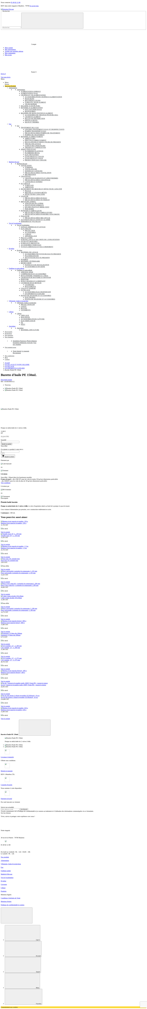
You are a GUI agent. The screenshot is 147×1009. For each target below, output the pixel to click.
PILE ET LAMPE (26, 238)
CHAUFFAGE (26, 176)
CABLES (28, 234)
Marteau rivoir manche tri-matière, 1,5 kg (14, 548)
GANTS (23, 306)
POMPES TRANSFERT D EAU (35, 131)
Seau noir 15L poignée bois (9, 560)
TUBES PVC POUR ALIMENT (35, 102)
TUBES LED (29, 185)
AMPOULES (29, 187)
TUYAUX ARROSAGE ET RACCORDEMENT (37, 247)
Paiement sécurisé (6, 798)
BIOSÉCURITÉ (26, 263)
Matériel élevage (14, 162)
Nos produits (5, 857)
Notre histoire (17, 351)
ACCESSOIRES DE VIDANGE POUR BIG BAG (41, 115)
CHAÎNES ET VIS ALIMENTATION (33, 95)
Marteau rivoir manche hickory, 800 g (13, 623)
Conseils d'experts (6, 785)
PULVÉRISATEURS (32, 256)
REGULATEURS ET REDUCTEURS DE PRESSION (43, 142)
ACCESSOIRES (30, 232)
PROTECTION (30, 230)
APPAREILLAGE (31, 236)
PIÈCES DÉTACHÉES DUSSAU (36, 198)
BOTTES (24, 308)
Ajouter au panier (6, 444)
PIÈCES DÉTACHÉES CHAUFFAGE (37, 180)
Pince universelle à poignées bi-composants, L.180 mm (18, 610)
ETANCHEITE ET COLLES (34, 156)
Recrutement (17, 353)
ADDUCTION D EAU (28, 149)
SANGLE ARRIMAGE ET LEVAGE (33, 227)
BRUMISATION (30, 174)
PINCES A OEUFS (31, 120)
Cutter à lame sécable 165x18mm (11, 598)
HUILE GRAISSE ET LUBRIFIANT (33, 281)
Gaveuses (4, 884)
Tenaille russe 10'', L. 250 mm (10, 536)
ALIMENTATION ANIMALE (31, 91)
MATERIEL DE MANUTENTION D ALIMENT (37, 113)
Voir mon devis (5, 77)
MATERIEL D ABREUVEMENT (32, 136)
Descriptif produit (6, 380)
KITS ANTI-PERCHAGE (33, 109)
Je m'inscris (23, 809)
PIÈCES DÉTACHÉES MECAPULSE (37, 218)
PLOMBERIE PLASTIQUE (34, 151)
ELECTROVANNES (32, 155)
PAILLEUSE (25, 216)
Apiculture (12, 326)
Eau (10, 124)
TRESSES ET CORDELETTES (35, 147)
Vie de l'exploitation (15, 223)
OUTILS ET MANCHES (29, 241)
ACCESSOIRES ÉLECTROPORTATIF (38, 292)
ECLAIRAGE (25, 183)
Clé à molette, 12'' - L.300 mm (10, 647)
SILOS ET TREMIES (32, 122)
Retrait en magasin (6, 771)
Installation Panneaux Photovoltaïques (25, 341)
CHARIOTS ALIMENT (33, 117)
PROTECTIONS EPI (28, 304)
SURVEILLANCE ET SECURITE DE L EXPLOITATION (40, 239)
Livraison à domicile (7, 757)
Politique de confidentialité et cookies (12, 905)
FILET (23, 324)
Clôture (11, 312)
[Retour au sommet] (16, 915)
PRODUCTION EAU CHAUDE (35, 160)
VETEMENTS (25, 310)
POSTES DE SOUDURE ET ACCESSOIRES (36, 295)
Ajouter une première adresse (14, 51)
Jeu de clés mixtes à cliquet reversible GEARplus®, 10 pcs (19, 697)
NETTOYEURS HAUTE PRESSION (37, 257)
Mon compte (9, 48)
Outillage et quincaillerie (16, 268)
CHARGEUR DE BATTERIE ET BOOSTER (36, 277)
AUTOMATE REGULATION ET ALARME (35, 220)
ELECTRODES (30, 297)
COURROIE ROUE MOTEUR (31, 283)
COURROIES (29, 285)
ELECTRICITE (26, 229)
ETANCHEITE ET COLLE (34, 158)
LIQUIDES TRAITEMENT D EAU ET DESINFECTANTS (44, 129)
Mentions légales (6, 901)
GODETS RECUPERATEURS (35, 145)
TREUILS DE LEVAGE (33, 144)
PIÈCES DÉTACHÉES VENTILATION (38, 173)
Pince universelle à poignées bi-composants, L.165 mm (18, 573)
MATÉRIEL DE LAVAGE (29, 252)
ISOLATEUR (25, 317)
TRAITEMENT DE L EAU (30, 127)
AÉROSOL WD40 (27, 272)
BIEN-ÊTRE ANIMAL (28, 201)
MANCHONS (29, 99)
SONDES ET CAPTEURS (33, 171)
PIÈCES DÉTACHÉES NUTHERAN (37, 200)
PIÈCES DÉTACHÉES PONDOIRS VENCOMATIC (42, 214)
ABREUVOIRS (30, 138)
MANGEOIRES (30, 111)
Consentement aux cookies (9, 1007)
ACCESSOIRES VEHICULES (31, 245)
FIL (22, 322)
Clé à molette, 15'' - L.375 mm (10, 660)
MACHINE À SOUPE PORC (30, 106)
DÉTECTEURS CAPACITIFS (35, 194)
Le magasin (25, 351)
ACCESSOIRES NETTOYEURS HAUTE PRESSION (43, 254)
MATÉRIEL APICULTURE (30, 330)
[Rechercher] (52, 21)
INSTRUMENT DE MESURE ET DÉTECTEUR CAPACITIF (41, 189)
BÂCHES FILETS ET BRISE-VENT (37, 207)
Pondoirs (3, 891)
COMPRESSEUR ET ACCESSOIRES (33, 274)
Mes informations (10, 49)
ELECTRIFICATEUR (28, 321)
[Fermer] (34, 728)
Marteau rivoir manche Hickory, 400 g (13, 672)
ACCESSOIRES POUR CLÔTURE (32, 319)
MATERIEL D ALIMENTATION (32, 108)
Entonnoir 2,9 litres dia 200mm (10, 635)
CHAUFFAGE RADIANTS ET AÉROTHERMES (41, 178)
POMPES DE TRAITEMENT (34, 135)
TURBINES (29, 167)
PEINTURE (25, 279)
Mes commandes (10, 53)
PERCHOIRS (29, 209)
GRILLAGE (25, 315)
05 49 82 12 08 (15, 2)
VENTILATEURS (31, 169)
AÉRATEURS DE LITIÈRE (34, 203)
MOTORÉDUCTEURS (32, 100)
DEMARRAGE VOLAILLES (31, 221)
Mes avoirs (8, 55)
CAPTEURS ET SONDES (33, 182)
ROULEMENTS (30, 286)
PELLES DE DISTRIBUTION (35, 118)
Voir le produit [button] (5, 532)
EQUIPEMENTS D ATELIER (35, 294)
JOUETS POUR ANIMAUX (34, 205)
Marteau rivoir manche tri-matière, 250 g (13, 523)
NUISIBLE (24, 259)
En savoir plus (34, 6)
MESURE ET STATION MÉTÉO (36, 192)
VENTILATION (26, 165)
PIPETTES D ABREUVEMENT (35, 140)
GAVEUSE (24, 196)
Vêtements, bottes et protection (18, 301)
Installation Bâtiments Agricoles (23, 343)
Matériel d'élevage (6, 874)
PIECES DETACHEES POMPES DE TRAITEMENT (42, 133)
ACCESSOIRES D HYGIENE (35, 267)
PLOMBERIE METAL (32, 153)
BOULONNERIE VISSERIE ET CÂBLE (34, 276)
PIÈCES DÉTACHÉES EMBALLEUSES (38, 212)
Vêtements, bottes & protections (11, 864)
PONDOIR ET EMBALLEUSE (31, 211)
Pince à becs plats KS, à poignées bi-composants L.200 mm (19, 585)
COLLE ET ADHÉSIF (28, 288)
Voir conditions (5, 483)
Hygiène (11, 248)
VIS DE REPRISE (31, 104)
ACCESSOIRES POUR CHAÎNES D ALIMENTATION (43, 97)
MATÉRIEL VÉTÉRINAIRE (30, 261)
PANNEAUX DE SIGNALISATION (37, 265)
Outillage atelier (6, 871)
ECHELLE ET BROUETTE (30, 243)
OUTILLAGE (25, 290)
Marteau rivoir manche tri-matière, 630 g (13, 710)
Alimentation (13, 88)
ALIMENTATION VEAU (29, 93)
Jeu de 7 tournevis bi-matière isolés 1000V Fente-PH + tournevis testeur (23, 685)
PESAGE (28, 191)
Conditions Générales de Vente (10, 898)
